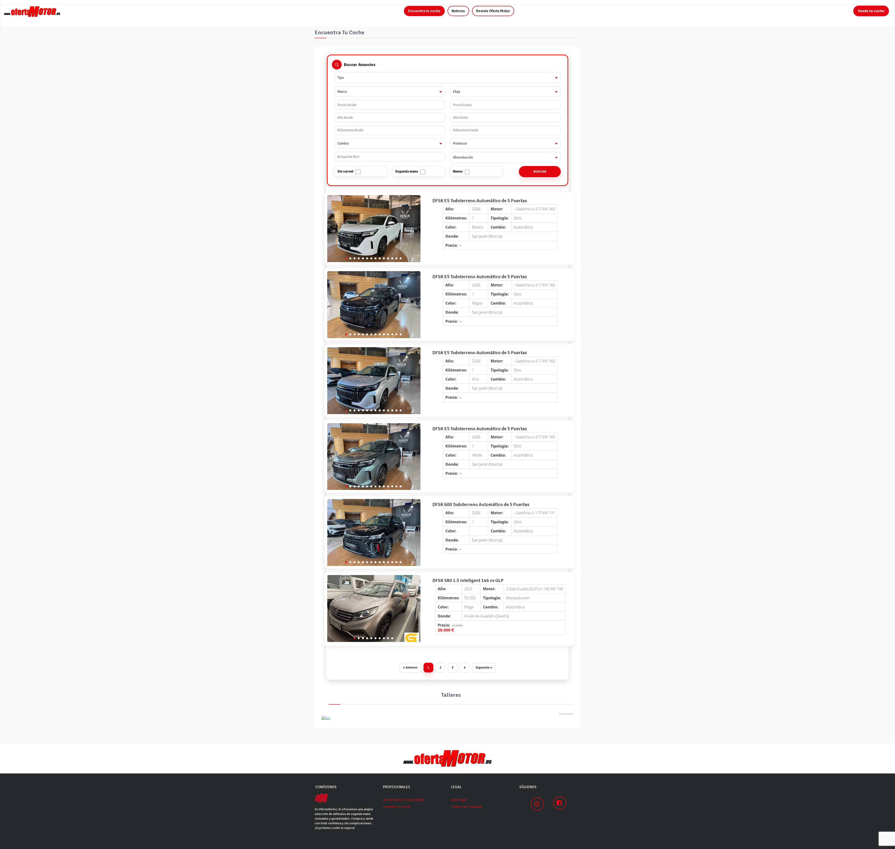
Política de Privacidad (466, 807)
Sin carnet (345, 171)
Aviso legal (458, 800)
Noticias (458, 11)
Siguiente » (483, 667)
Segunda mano (406, 171)
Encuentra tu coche (424, 11)
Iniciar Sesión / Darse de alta (403, 800)
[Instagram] (537, 804)
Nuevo (458, 171)
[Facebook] (559, 802)
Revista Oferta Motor (493, 11)
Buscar (540, 171)
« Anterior (410, 667)
